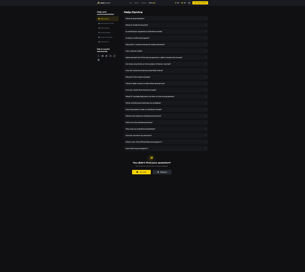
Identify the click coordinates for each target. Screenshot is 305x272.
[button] (166, 18)
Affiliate (143, 2)
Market (136, 2)
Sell (130, 2)
